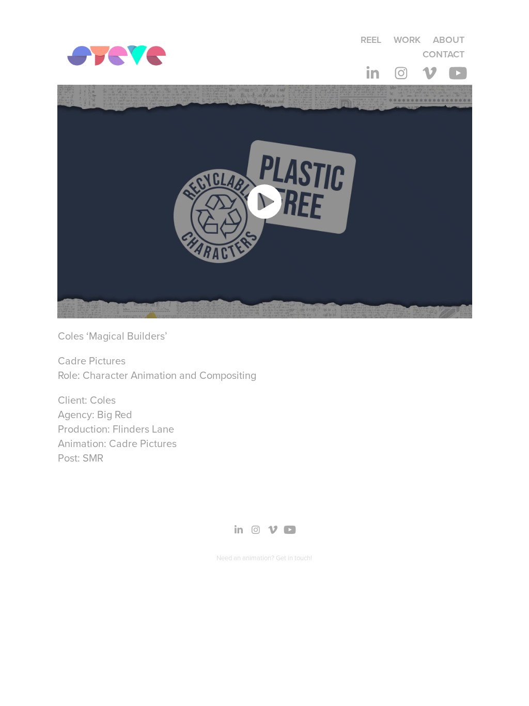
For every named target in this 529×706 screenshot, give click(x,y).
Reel (371, 39)
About (448, 39)
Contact (443, 54)
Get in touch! (294, 557)
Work (407, 39)
